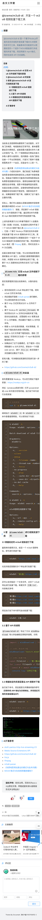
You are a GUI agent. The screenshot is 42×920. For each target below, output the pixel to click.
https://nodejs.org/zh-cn (18, 382)
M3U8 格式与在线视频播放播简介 (18, 771)
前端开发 (17, 10)
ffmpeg (18, 244)
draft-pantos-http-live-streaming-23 (20, 747)
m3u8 (23, 10)
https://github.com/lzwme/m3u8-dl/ (20, 367)
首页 (10, 10)
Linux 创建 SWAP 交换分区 (31, 816)
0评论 (39, 24)
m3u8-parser (24, 297)
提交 (34, 904)
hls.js (6, 757)
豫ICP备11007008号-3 (29, 915)
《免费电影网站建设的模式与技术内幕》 (21, 767)
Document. (17, 915)
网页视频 (15, 806)
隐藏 (6, 67)
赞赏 (30, 798)
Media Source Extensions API (17, 750)
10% (39, 826)
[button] (39, 843)
